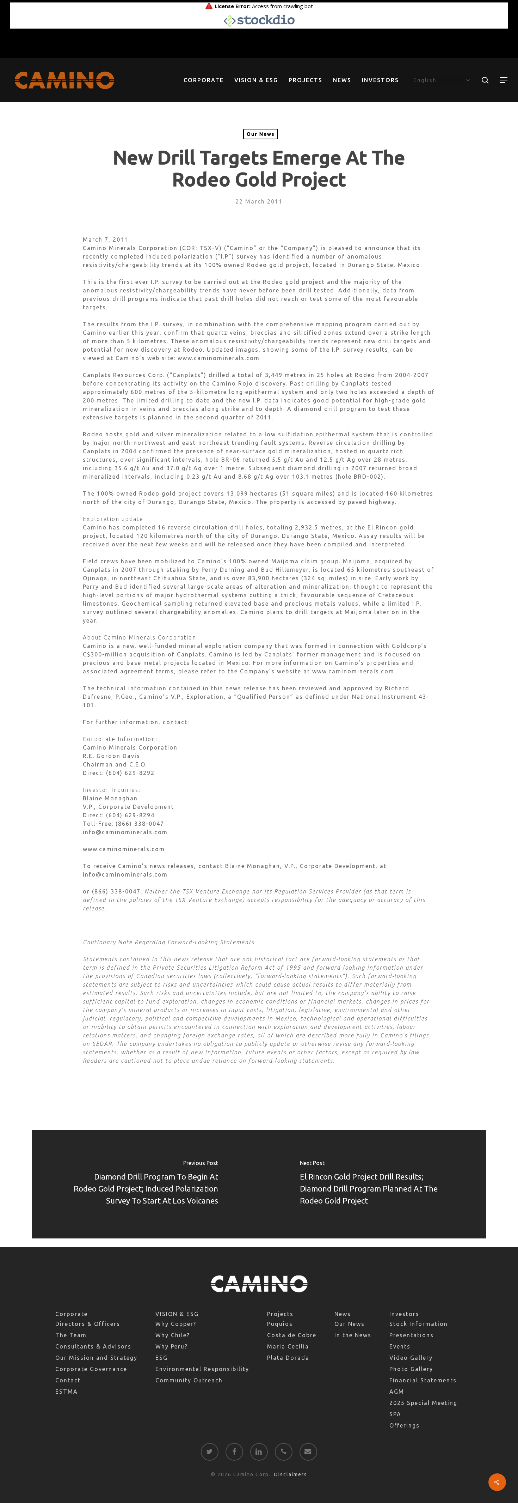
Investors (404, 1314)
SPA (395, 1414)
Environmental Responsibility (202, 1369)
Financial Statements (423, 1380)
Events (400, 1346)
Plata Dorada (288, 1357)
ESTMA (66, 1391)
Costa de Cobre (291, 1335)
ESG (161, 1357)
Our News (261, 134)
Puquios (280, 1324)
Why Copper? (175, 1324)
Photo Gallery (411, 1369)
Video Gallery (411, 1357)
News (342, 1314)
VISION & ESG (177, 1314)
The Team (71, 1335)
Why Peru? (171, 1346)
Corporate (71, 1314)
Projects (280, 1314)
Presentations (411, 1335)
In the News (352, 1335)
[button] (504, 80)
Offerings (404, 1425)
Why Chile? (172, 1335)
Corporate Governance (91, 1369)
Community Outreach (189, 1380)
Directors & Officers (87, 1324)
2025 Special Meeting (423, 1403)
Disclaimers (290, 1474)
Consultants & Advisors (93, 1346)
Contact (68, 1380)
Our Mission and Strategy (96, 1357)
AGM (396, 1391)
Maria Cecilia (288, 1346)
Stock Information (418, 1324)
